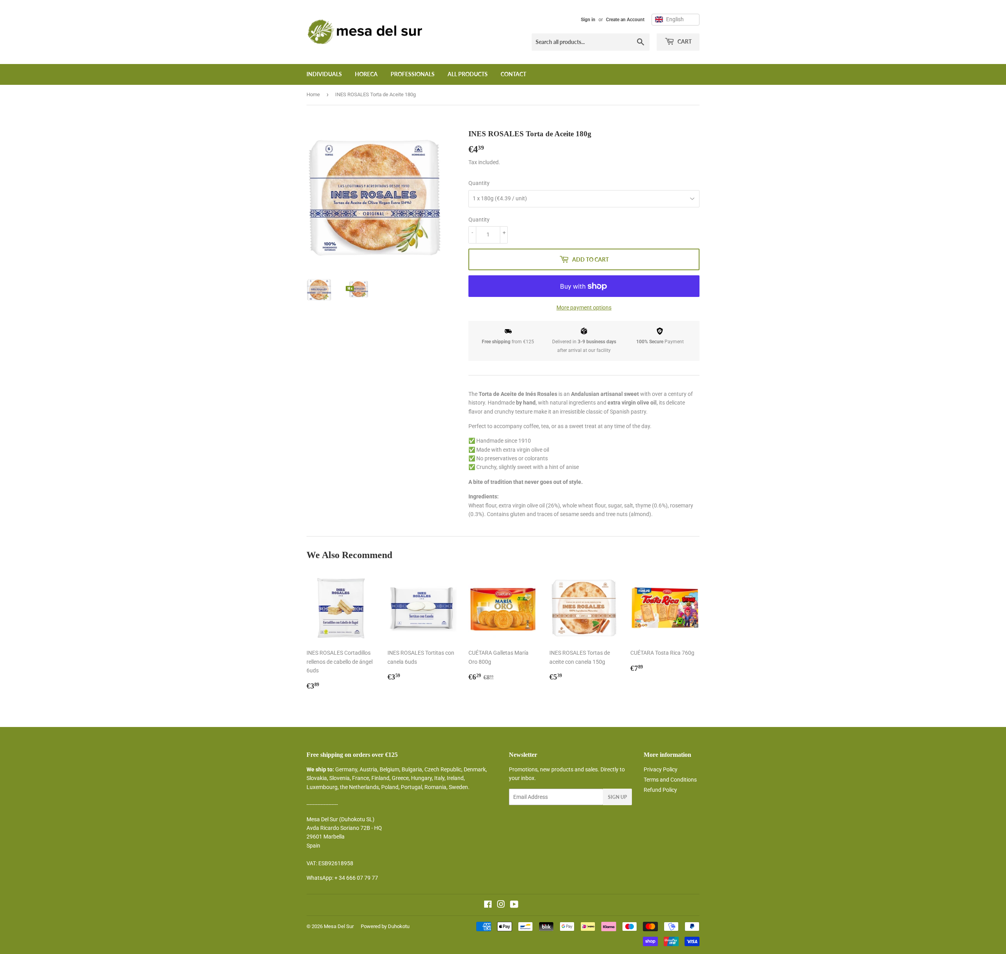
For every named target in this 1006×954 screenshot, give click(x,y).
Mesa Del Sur (339, 926)
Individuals (324, 74)
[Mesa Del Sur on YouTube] (514, 905)
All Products (468, 74)
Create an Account (625, 19)
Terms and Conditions (670, 779)
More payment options (583, 307)
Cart (684, 41)
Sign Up (617, 797)
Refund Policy (660, 790)
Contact (513, 74)
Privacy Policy (660, 769)
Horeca (366, 74)
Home (313, 94)
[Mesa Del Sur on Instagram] (501, 905)
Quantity (479, 183)
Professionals (413, 74)
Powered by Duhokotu (385, 926)
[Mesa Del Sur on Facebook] (488, 905)
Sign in (588, 19)
